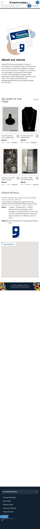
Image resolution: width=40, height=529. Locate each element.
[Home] (2, 11)
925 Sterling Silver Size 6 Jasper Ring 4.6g (7, 137)
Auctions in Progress (9, 508)
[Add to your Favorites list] (18, 136)
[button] (26, 6)
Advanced (35, 6)
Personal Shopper (8, 518)
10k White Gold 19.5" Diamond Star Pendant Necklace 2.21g (27, 137)
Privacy (4, 517)
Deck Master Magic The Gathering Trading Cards (27, 179)
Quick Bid (14, 142)
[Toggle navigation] (2, 2)
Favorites (6, 515)
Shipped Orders (8, 504)
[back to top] (37, 526)
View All (35, 99)
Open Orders (7, 501)
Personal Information (9, 497)
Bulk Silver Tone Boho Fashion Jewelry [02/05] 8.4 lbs (8, 179)
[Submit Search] (37, 2)
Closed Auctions (8, 511)
